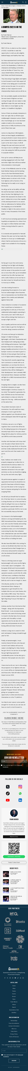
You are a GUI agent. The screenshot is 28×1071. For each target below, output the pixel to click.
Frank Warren (14, 1001)
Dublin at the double (15, 872)
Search (14, 1007)
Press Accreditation (14, 1023)
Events (14, 993)
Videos (14, 1004)
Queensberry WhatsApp (14, 856)
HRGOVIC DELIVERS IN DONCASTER (16, 897)
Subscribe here (14, 718)
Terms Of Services (14, 1036)
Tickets (14, 991)
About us (14, 1028)
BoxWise (14, 1012)
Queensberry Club (14, 1010)
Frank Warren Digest (10, 5)
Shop (14, 988)
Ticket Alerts (14, 1031)
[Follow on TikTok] (18, 978)
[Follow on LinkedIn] (20, 978)
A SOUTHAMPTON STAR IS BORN (17, 888)
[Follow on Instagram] (10, 978)
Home (2, 5)
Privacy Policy (14, 1034)
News (14, 999)
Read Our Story (14, 836)
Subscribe (14, 1060)
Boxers (14, 996)
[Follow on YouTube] (15, 978)
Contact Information (14, 1026)
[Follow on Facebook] (5, 978)
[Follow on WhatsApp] (23, 978)
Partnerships (14, 1020)
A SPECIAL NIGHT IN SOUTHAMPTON (15, 880)
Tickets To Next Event (14, 862)
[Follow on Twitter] (7, 978)
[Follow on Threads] (12, 978)
